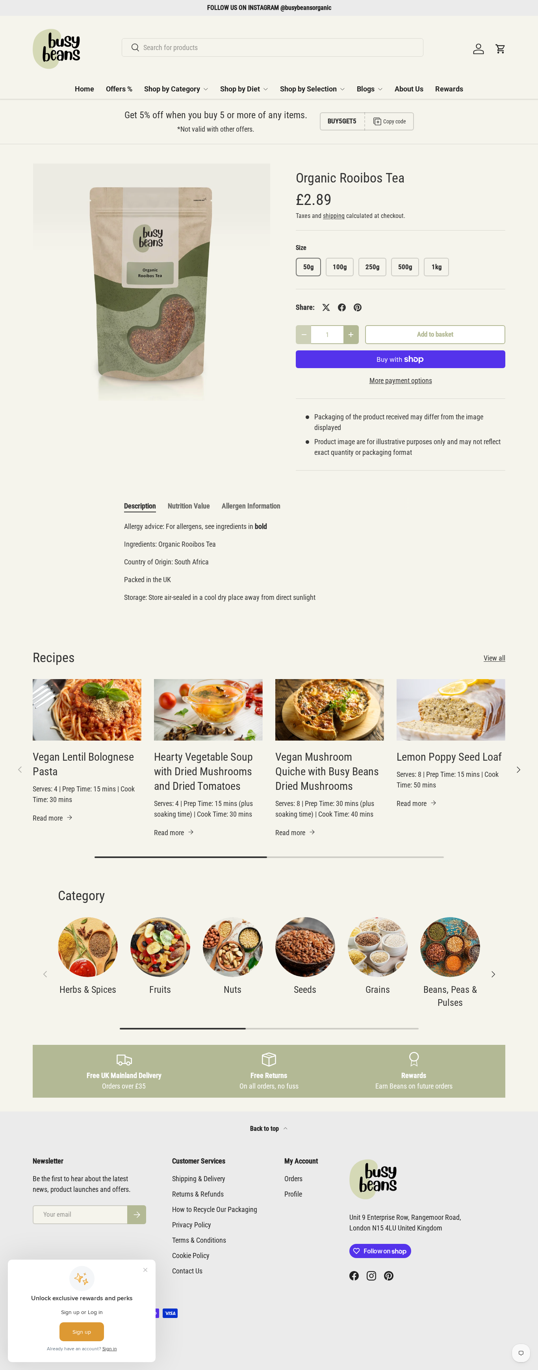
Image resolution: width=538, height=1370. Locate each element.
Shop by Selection (308, 89)
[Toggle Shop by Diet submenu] (265, 89)
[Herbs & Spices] (88, 947)
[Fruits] (160, 947)
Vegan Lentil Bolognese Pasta (83, 764)
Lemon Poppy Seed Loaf (449, 756)
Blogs (366, 89)
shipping (334, 216)
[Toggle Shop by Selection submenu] (342, 89)
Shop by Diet (240, 89)
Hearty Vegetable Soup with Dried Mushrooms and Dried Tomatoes (203, 771)
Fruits (160, 989)
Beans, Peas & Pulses (450, 996)
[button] (500, 49)
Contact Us (187, 1271)
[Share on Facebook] (342, 307)
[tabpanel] (269, 565)
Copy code (394, 121)
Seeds (305, 989)
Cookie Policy (191, 1255)
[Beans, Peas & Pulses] (450, 947)
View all (494, 658)
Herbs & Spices (87, 989)
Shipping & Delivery (198, 1179)
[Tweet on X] (326, 307)
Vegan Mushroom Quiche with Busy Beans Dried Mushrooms (327, 771)
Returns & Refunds (198, 1194)
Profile (293, 1194)
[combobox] (272, 47)
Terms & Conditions (199, 1240)
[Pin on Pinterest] (357, 307)
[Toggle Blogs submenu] (380, 89)
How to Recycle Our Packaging (214, 1209)
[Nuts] (233, 947)
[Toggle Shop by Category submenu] (205, 89)
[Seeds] (305, 947)
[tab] (140, 506)
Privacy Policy (191, 1225)
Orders (293, 1179)
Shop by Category (172, 89)
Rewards (449, 89)
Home (84, 89)
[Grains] (378, 947)
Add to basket (435, 334)
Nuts (232, 989)
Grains (377, 989)
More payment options (400, 380)
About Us (409, 89)
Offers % (119, 89)
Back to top (265, 1128)
